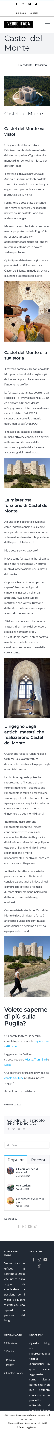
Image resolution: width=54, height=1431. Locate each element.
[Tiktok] (35, 1226)
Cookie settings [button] (15, 1423)
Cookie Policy (14, 1373)
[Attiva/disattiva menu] (47, 24)
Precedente (25, 65)
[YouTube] (30, 1226)
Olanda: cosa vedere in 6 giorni (31, 1200)
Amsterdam (23, 1185)
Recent (38, 1159)
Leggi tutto (31, 1427)
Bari (44, 1059)
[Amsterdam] (10, 1186)
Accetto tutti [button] (40, 1423)
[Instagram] (24, 1226)
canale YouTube (14, 1078)
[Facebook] (18, 1226)
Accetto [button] (29, 1423)
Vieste (29, 1059)
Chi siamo (12, 1343)
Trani (37, 1059)
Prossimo (41, 65)
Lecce (7, 1064)
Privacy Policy (10, 1362)
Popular (16, 1159)
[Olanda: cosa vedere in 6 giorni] (10, 1199)
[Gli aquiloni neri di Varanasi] (10, 1169)
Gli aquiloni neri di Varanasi (27, 1170)
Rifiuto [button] (20, 1427)
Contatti (11, 1351)
